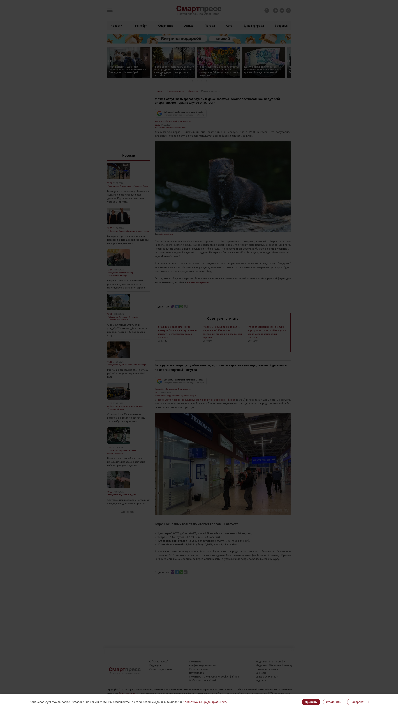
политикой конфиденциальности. (206, 702)
